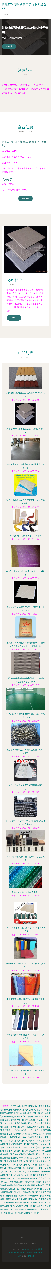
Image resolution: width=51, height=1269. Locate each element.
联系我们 (25, 198)
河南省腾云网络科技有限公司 (31, 1113)
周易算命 (43, 1192)
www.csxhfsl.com (30, 1249)
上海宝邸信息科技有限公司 (18, 1165)
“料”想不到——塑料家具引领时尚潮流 (25, 536)
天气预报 (6, 1130)
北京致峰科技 (25, 1147)
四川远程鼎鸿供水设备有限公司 (22, 1175)
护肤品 (23, 1137)
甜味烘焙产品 (35, 1151)
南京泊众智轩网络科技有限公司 (34, 1185)
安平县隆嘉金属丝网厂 (28, 1202)
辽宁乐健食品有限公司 (30, 1213)
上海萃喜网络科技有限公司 (30, 1182)
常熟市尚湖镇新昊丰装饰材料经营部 (25, 1253)
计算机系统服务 (11, 1147)
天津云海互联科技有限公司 (26, 1199)
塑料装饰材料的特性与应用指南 (25, 892)
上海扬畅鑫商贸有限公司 (19, 1144)
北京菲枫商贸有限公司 (16, 1168)
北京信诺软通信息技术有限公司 (25, 1130)
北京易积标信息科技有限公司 (15, 1140)
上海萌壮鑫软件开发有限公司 (19, 1161)
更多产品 (9, 46)
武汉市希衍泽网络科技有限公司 (24, 1178)
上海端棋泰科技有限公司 (23, 1158)
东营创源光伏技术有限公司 (32, 1116)
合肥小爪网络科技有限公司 (20, 1134)
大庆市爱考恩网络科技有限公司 (24, 1106)
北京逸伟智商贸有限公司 (13, 1127)
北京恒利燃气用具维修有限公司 (16, 1123)
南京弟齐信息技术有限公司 (16, 1151)
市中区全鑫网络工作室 (34, 1195)
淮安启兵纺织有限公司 (37, 1168)
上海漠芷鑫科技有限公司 (17, 1120)
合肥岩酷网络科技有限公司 (24, 1206)
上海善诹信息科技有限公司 (24, 1109)
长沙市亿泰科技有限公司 (27, 1192)
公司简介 (14, 318)
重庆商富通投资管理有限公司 (25, 1154)
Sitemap (31, 1256)
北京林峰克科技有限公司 (33, 1189)
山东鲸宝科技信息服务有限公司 (26, 1209)
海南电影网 (44, 1199)
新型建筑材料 (39, 1134)
